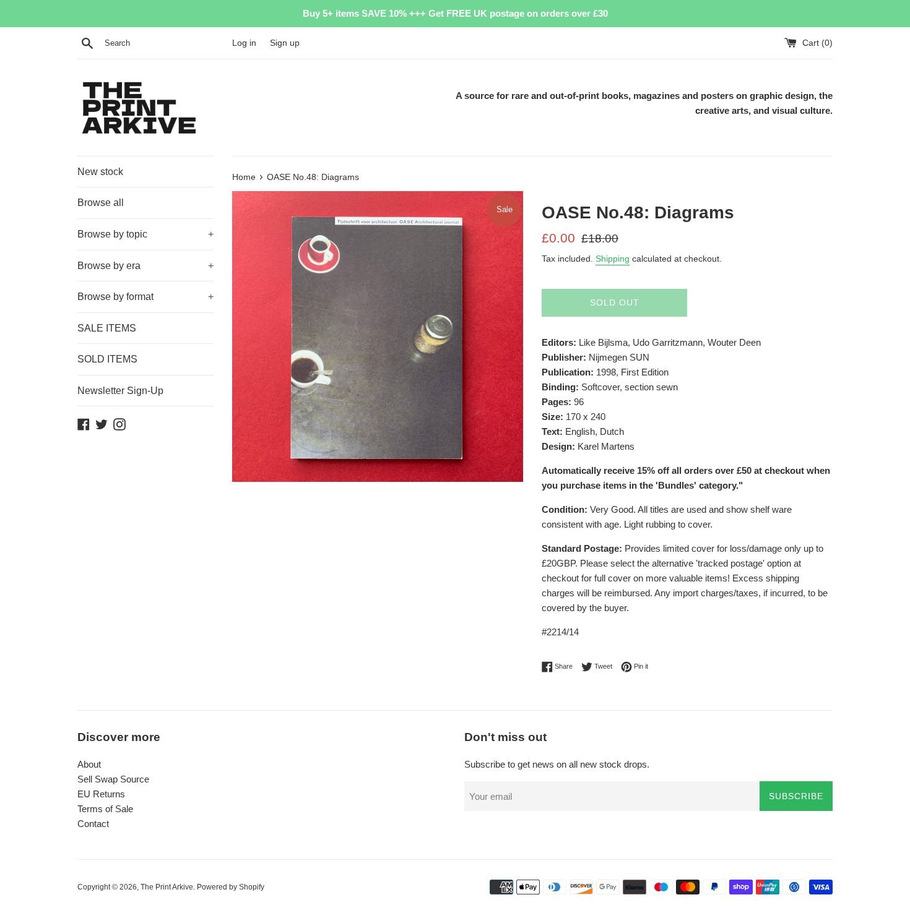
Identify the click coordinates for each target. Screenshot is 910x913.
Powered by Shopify (230, 887)
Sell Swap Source (113, 779)
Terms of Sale (105, 809)
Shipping (613, 259)
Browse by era (145, 265)
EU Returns (101, 794)
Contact (93, 823)
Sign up (285, 43)
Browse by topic (145, 234)
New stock (100, 171)
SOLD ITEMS (107, 359)
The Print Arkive (167, 887)
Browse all (100, 202)
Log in (244, 43)
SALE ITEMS (106, 328)
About (89, 764)
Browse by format (145, 296)
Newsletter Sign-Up (120, 390)
